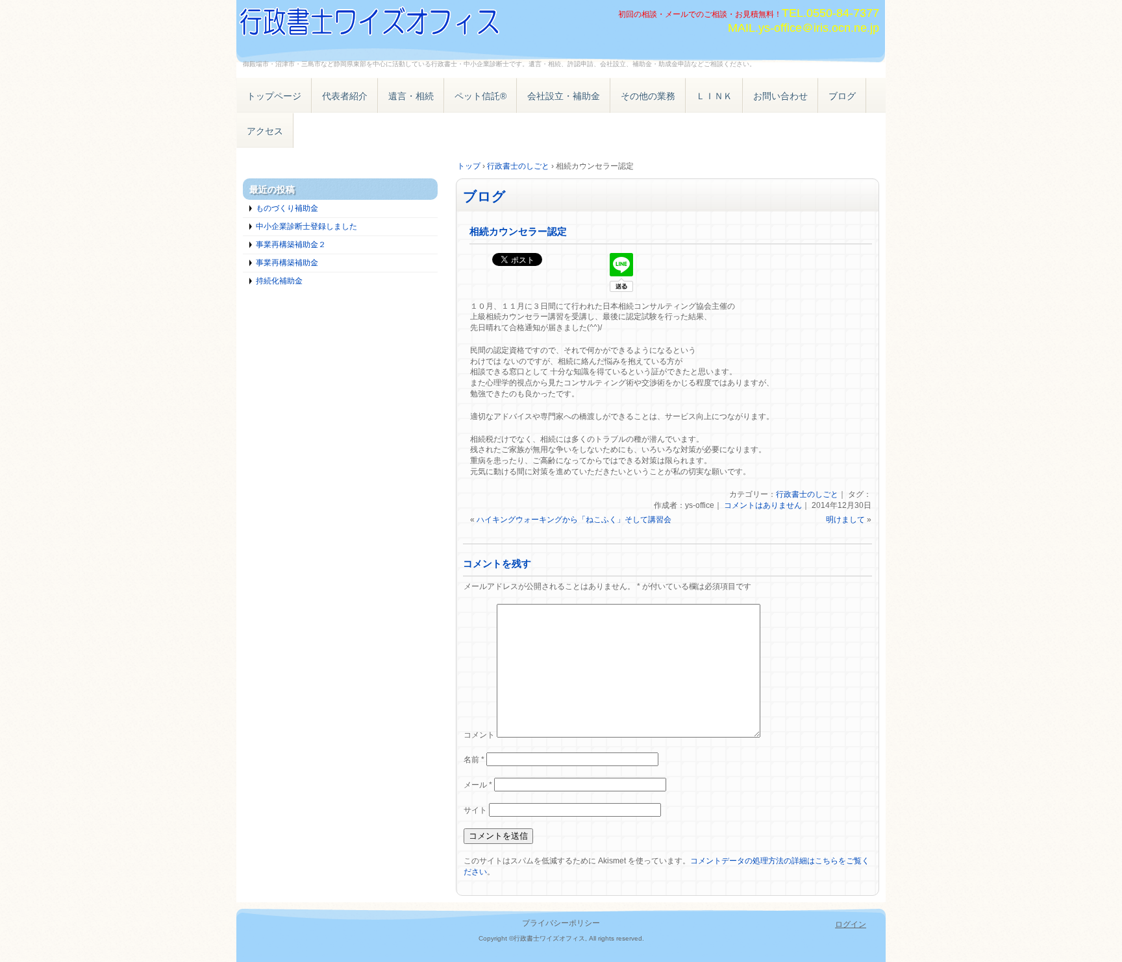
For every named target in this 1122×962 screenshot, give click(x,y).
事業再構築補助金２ (291, 244)
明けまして (845, 519)
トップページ (274, 96)
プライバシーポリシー (561, 923)
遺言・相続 (411, 96)
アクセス (265, 131)
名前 (474, 759)
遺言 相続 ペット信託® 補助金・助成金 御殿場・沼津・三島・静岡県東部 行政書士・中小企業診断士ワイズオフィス (385, 24)
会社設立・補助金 (563, 96)
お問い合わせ (780, 96)
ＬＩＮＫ (714, 96)
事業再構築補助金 (287, 262)
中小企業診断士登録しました (306, 226)
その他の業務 (648, 96)
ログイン (850, 924)
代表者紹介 (345, 96)
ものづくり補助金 (287, 208)
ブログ (842, 96)
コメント (479, 735)
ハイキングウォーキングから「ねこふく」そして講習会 (574, 519)
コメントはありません (763, 505)
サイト (475, 810)
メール (478, 784)
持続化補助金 (279, 280)
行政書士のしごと (807, 494)
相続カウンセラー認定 (518, 231)
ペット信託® (480, 96)
